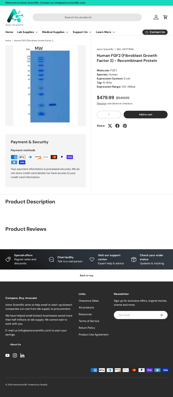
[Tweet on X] (110, 126)
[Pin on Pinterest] (125, 126)
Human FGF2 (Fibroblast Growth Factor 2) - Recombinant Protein (34, 41)
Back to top (86, 275)
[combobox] (87, 17)
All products (86, 307)
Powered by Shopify (37, 384)
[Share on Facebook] (117, 126)
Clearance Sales (89, 300)
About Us (15, 344)
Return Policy (87, 328)
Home (9, 32)
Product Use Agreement (93, 334)
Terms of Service (89, 321)
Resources (85, 314)
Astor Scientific (105, 49)
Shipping (101, 103)
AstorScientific (20, 384)
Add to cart (145, 114)
